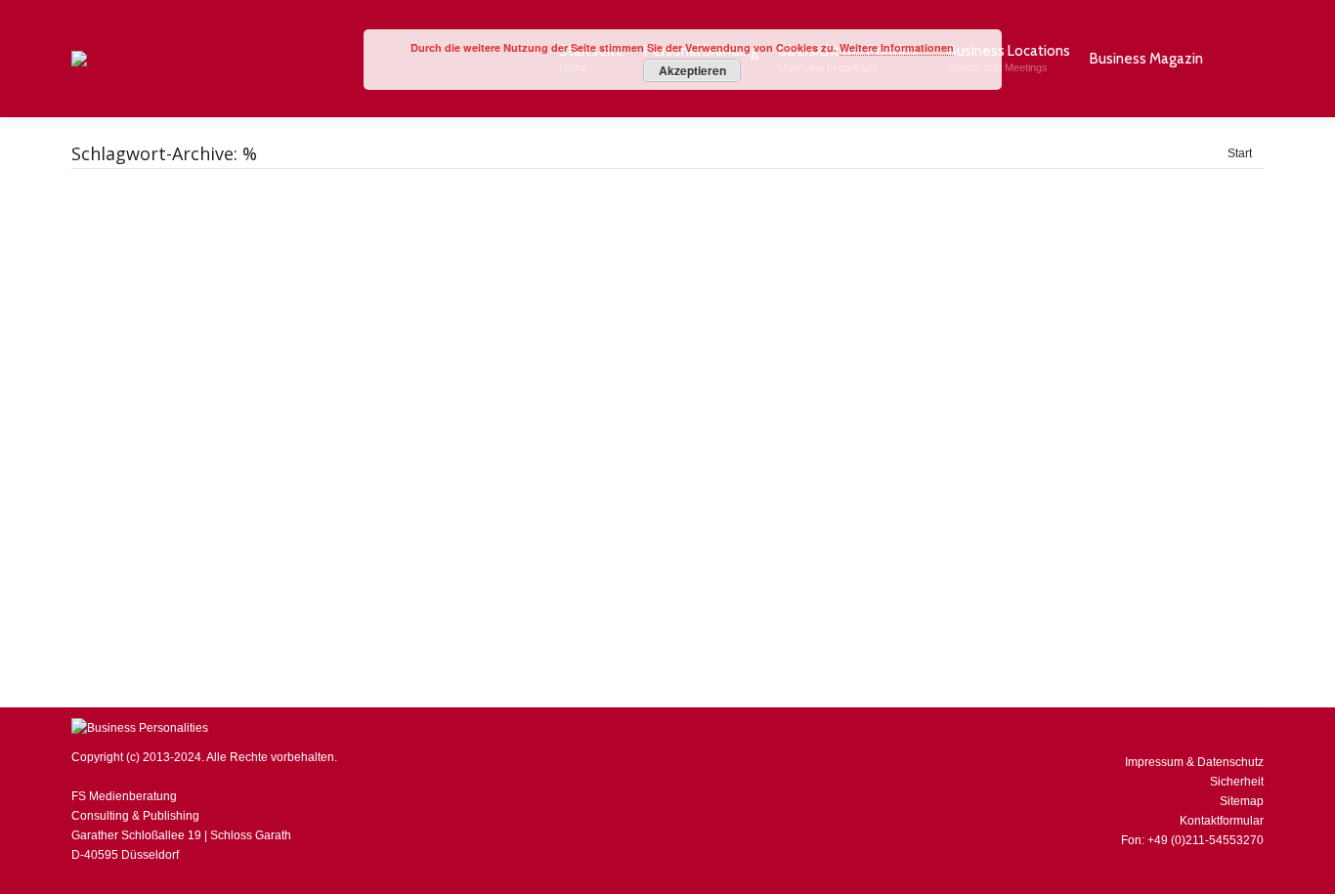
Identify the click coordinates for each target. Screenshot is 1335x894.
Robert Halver (246, 574)
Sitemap (1242, 801)
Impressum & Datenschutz (1194, 762)
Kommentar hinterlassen (759, 574)
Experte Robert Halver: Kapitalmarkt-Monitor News (312, 543)
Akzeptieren (692, 70)
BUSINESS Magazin (150, 574)
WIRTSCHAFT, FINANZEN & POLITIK (388, 574)
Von (537, 574)
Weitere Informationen (897, 47)
